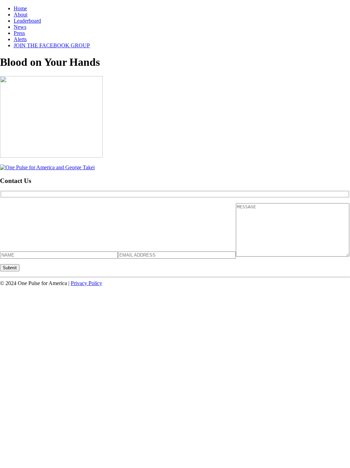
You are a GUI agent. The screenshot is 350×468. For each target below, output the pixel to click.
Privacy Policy (86, 283)
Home (20, 8)
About (20, 14)
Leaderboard (27, 21)
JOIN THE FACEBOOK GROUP (52, 45)
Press (19, 33)
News (20, 27)
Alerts (20, 39)
